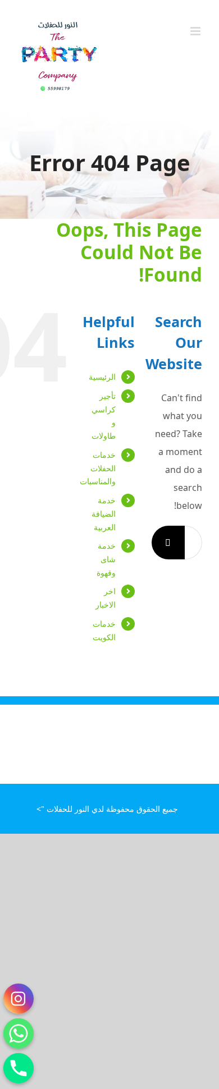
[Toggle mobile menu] (196, 31)
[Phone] (18, 1068)
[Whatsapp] (18, 1033)
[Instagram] (18, 999)
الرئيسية (102, 376)
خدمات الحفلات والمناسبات (98, 468)
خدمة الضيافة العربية (104, 513)
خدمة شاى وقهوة (106, 559)
